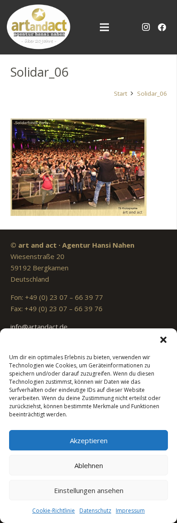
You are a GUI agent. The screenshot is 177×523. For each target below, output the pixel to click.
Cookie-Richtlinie (53, 510)
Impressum (130, 510)
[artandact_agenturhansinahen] (39, 27)
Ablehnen (88, 465)
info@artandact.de (39, 326)
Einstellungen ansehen (88, 490)
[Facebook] (162, 27)
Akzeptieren (89, 440)
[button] (163, 339)
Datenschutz (95, 510)
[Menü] (104, 27)
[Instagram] (146, 27)
